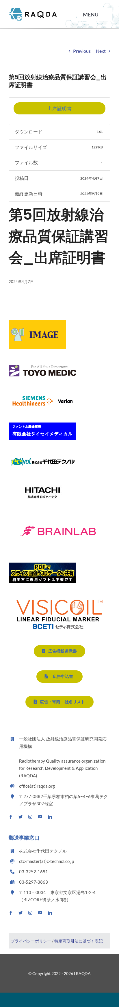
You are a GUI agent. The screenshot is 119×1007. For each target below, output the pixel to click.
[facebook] (11, 817)
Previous (82, 51)
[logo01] (33, 9)
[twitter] (20, 817)
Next (101, 51)
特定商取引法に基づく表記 (78, 940)
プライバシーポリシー (31, 940)
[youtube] (40, 817)
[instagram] (30, 817)
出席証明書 (59, 108)
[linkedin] (50, 817)
